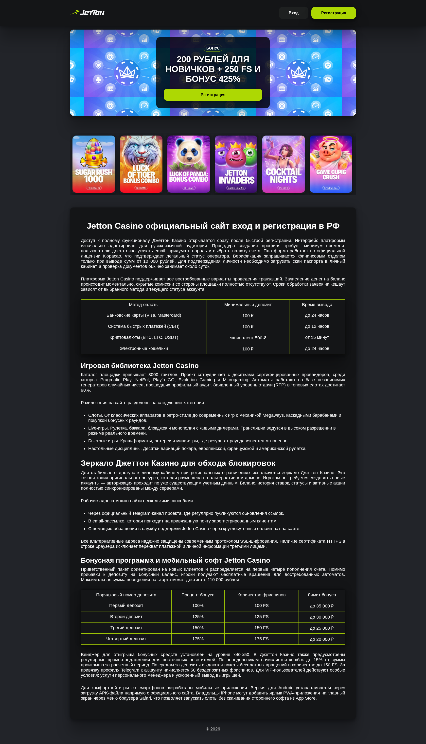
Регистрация (333, 13)
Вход (294, 13)
